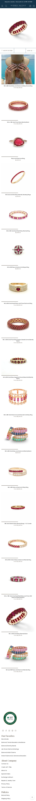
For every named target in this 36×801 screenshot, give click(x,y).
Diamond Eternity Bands (8, 746)
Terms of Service (6, 787)
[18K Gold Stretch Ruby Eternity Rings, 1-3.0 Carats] (18, 507)
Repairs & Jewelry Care (8, 780)
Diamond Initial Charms (8, 752)
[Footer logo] (10, 718)
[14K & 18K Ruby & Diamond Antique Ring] (18, 250)
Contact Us (4, 764)
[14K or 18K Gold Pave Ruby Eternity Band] (18, 105)
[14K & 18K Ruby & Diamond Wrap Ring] (18, 471)
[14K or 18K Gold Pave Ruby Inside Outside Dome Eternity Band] (18, 323)
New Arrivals (5, 739)
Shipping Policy (5, 798)
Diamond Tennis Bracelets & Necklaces (13, 742)
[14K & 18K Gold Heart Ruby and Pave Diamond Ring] (18, 287)
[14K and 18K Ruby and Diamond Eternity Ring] (18, 653)
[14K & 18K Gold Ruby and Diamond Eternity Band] (18, 434)
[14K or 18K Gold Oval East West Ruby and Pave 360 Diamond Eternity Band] (18, 579)
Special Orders (5, 774)
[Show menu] (2, 6)
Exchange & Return (7, 777)
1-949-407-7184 (6, 767)
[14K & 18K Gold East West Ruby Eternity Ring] (18, 214)
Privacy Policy (5, 784)
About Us (4, 770)
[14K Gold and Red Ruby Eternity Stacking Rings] (18, 178)
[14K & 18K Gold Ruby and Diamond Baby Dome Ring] (18, 69)
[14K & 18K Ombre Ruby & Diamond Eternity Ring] (18, 543)
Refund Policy (5, 795)
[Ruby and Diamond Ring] (18, 142)
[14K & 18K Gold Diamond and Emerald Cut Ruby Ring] (18, 398)
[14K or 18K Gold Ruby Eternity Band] (18, 617)
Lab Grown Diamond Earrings (10, 749)
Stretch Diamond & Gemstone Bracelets (13, 756)
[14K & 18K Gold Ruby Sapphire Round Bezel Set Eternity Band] (18, 361)
